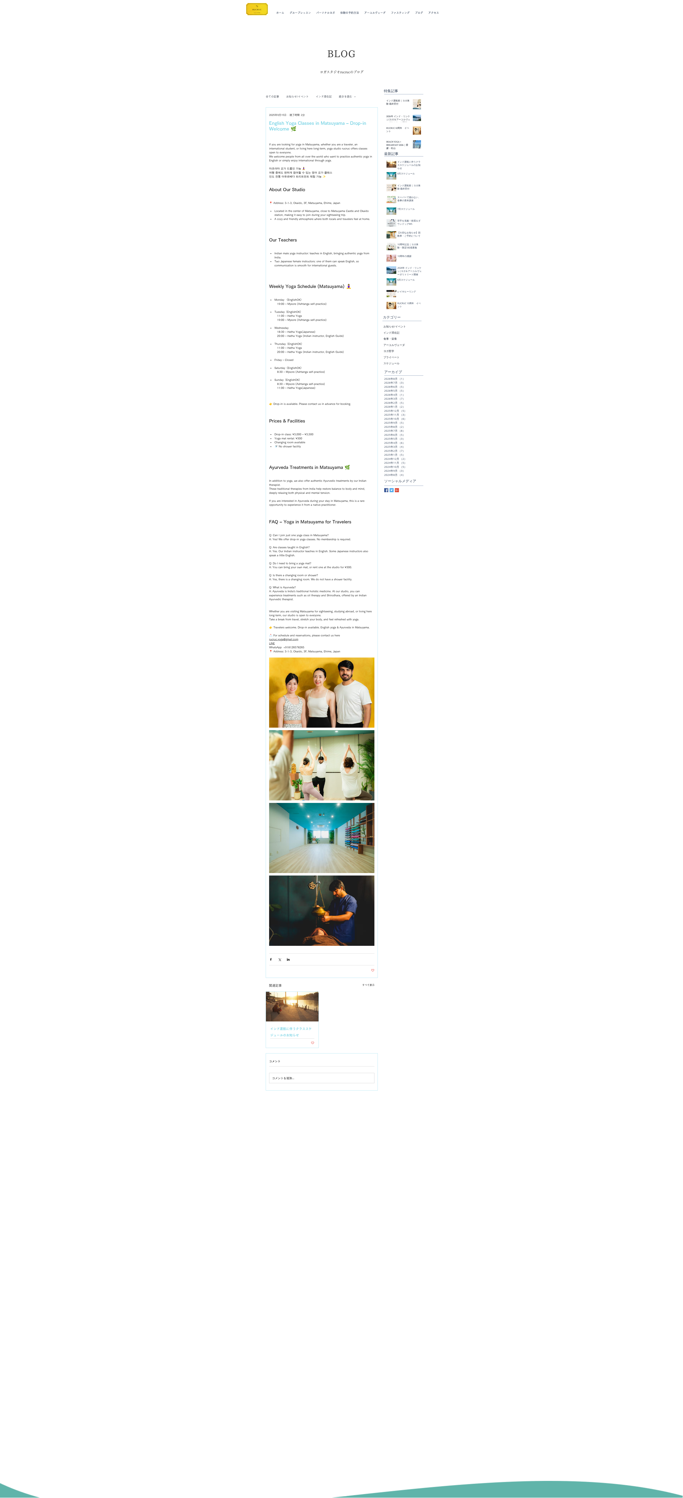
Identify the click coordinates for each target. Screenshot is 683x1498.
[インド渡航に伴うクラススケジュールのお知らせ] (292, 1006)
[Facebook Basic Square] (386, 490)
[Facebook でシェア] (270, 959)
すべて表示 (368, 985)
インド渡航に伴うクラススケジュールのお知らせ (291, 1032)
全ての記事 (272, 96)
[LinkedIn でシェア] (288, 959)
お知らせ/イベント (297, 96)
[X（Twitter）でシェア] (279, 959)
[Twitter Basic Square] (392, 490)
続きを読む (345, 96)
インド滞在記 (324, 96)
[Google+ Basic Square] (397, 490)
